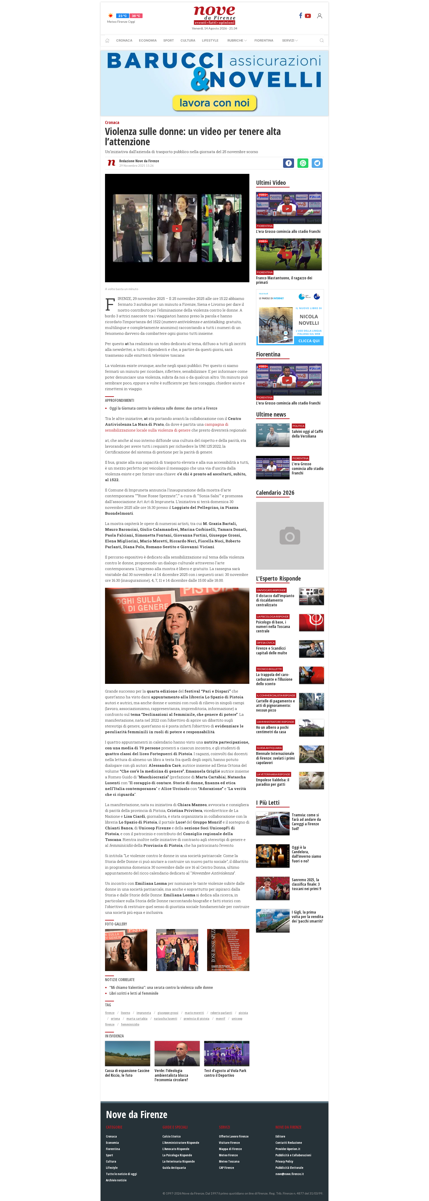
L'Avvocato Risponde (175, 1149)
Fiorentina (263, 40)
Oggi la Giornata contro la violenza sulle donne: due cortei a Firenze (163, 408)
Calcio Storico (171, 1136)
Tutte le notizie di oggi (121, 1174)
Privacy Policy (284, 1161)
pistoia (243, 1013)
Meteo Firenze (228, 1155)
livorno (125, 1013)
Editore (280, 1136)
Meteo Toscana (229, 1161)
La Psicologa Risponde (177, 1155)
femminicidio (130, 1024)
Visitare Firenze (229, 1142)
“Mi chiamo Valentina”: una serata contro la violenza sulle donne (161, 987)
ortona (115, 1018)
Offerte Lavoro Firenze (233, 1136)
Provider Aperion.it (287, 1149)
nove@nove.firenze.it (289, 1174)
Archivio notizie (116, 1180)
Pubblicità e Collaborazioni (293, 1155)
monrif (220, 1018)
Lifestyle (210, 40)
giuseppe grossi (168, 1013)
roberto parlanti (221, 1013)
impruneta (144, 1013)
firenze (109, 1013)
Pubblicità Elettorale (289, 1167)
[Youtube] (308, 15)
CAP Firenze (226, 1167)
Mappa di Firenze (230, 1149)
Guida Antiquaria (174, 1167)
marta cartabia (136, 1018)
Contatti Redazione (288, 1142)
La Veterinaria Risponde (178, 1161)
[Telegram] (317, 163)
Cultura (188, 40)
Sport (168, 40)
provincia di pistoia (196, 1018)
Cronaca (124, 40)
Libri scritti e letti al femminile (133, 993)
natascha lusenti (165, 1018)
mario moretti (194, 1013)
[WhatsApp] (302, 163)
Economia (148, 40)
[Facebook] (300, 15)
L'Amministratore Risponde (180, 1142)
